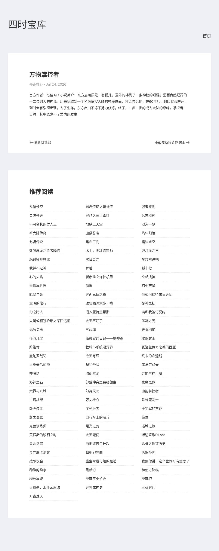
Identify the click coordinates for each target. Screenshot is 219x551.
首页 (207, 36)
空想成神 (148, 277)
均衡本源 (92, 373)
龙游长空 (36, 207)
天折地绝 (148, 329)
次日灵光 (92, 259)
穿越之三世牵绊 (98, 215)
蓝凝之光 (148, 321)
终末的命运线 (152, 356)
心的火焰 (36, 277)
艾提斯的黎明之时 (43, 435)
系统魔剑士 (150, 400)
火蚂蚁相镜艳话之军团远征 (49, 321)
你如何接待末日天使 (157, 294)
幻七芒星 (148, 286)
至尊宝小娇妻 (96, 479)
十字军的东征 (152, 408)
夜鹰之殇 (148, 382)
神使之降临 (150, 470)
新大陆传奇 (37, 233)
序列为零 (92, 408)
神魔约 (34, 373)
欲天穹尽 (92, 356)
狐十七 (147, 268)
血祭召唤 (92, 233)
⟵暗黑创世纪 (40, 142)
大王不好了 (94, 321)
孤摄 (89, 286)
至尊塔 (147, 479)
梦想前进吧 (150, 259)
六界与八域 (37, 391)
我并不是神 (37, 268)
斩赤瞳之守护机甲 (99, 277)
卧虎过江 (36, 408)
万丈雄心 (92, 400)
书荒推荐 (36, 84)
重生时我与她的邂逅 (101, 461)
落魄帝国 (148, 452)
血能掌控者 (150, 391)
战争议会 (36, 461)
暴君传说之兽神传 (99, 207)
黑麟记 (91, 470)
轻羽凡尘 (36, 338)
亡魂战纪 (36, 400)
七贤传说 (36, 242)
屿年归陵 (148, 233)
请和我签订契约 (154, 312)
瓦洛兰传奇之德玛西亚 (159, 347)
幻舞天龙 (92, 391)
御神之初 (148, 303)
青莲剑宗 (36, 443)
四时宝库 (27, 24)
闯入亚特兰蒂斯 (98, 312)
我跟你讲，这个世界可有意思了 (165, 461)
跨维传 (34, 347)
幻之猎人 (36, 312)
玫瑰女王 (148, 338)
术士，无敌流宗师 (99, 250)
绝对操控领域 (39, 259)
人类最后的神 (39, 364)
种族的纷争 (37, 470)
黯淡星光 (36, 294)
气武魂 (91, 329)
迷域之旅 (148, 426)
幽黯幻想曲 (94, 452)
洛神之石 (36, 382)
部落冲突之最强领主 (101, 382)
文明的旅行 (37, 303)
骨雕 (89, 268)
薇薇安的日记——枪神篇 (104, 338)
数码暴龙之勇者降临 (44, 250)
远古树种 (148, 215)
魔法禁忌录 (150, 364)
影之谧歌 (36, 417)
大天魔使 (92, 435)
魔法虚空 (148, 242)
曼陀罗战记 (37, 356)
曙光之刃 (92, 426)
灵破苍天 (36, 215)
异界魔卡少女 (39, 452)
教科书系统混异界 (99, 347)
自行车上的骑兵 (98, 417)
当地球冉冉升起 (98, 443)
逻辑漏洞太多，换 (99, 303)
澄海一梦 (148, 224)
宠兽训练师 (37, 426)
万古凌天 (36, 496)
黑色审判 (92, 242)
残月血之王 (150, 250)
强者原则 (148, 207)
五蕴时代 (148, 487)
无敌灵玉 (36, 329)
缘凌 (145, 417)
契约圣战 (92, 364)
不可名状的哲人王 (43, 224)
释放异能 (36, 479)
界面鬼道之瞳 (96, 294)
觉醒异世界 (37, 286)
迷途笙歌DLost (153, 435)
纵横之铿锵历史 (154, 443)
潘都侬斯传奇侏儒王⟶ (172, 142)
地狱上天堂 (94, 224)
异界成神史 (94, 487)
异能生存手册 (152, 373)
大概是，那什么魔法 (44, 487)
